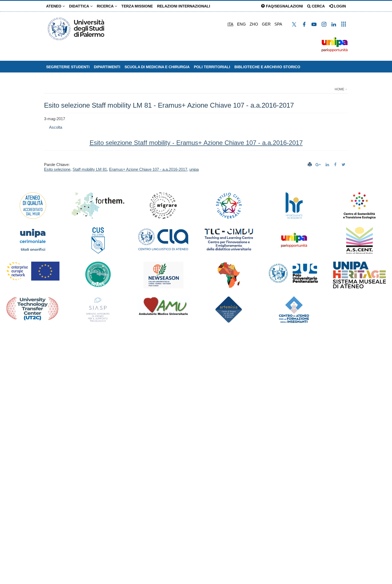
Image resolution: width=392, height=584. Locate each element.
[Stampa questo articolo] (310, 164)
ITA (230, 24)
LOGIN (339, 6)
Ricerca (106, 6)
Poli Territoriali (212, 67)
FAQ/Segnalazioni (284, 6)
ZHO (254, 24)
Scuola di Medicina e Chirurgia (157, 67)
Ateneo (54, 6)
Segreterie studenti (68, 67)
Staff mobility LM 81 (90, 169)
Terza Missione (137, 6)
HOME (339, 89)
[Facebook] (336, 164)
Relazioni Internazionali (183, 6)
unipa (194, 169)
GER (266, 24)
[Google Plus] (318, 164)
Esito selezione (57, 169)
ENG (241, 24)
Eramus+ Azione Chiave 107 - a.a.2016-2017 (148, 169)
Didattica (79, 6)
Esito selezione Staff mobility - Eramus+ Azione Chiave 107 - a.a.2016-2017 (196, 142)
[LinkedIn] (328, 164)
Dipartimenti (107, 67)
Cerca (318, 6)
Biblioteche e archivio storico (267, 67)
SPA (278, 24)
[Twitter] (344, 164)
